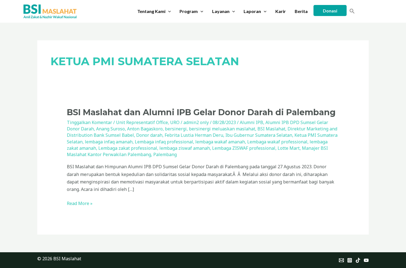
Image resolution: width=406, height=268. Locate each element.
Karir (280, 11)
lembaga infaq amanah (109, 142)
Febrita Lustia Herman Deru (194, 135)
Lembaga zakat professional (127, 148)
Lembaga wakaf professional (277, 142)
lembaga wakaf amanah (220, 142)
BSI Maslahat (271, 129)
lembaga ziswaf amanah (184, 148)
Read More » (80, 203)
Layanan (221, 11)
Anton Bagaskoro (145, 129)
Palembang (165, 154)
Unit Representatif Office (142, 122)
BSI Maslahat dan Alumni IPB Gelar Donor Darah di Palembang (201, 112)
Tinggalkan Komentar (89, 122)
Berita (301, 11)
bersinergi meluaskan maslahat (222, 129)
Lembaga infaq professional (164, 142)
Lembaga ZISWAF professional (243, 148)
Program (189, 11)
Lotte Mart (289, 148)
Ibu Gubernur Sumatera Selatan (258, 135)
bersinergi (176, 129)
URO (175, 122)
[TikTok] (357, 260)
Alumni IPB (251, 122)
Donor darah (149, 135)
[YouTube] (366, 260)
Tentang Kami (151, 11)
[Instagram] (349, 260)
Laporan (252, 11)
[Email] (341, 260)
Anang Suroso (110, 129)
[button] (168, 11)
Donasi (330, 10)
